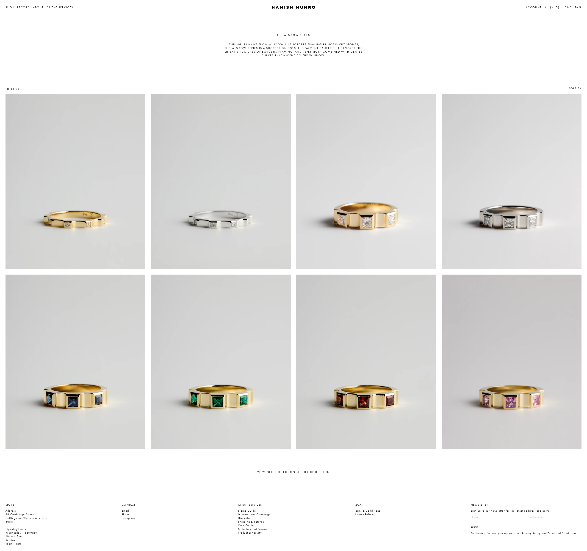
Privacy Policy (363, 514)
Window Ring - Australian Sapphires (40, 280)
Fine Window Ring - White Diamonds (41, 100)
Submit (474, 527)
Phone (126, 514)
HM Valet (244, 518)
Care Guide (246, 525)
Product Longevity (250, 533)
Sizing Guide (247, 511)
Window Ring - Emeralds (176, 280)
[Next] (141, 182)
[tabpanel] (75, 181)
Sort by (575, 88)
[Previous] (10, 182)
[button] (11, 7)
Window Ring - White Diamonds (328, 100)
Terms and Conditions (562, 533)
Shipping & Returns (251, 522)
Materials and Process (252, 529)
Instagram (128, 518)
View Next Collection (293, 472)
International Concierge (254, 514)
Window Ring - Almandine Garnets (330, 280)
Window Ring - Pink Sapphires (471, 280)
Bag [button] (578, 7)
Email (125, 511)
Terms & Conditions (367, 511)
